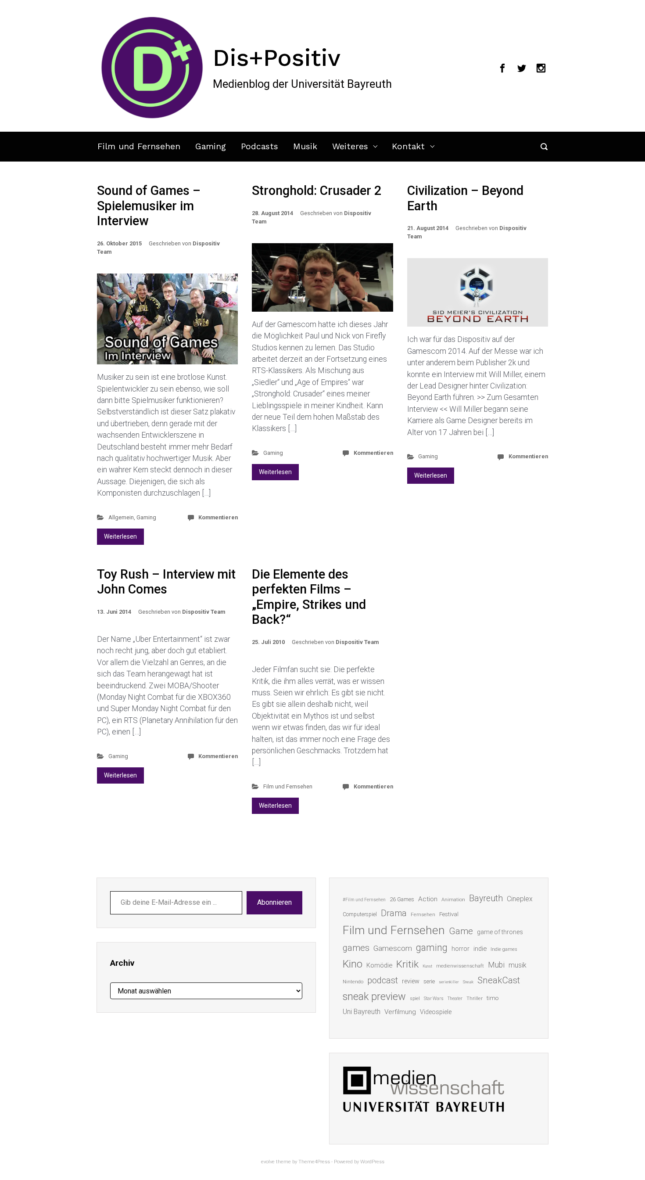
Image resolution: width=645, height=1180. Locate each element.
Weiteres (350, 146)
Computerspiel (360, 914)
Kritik (407, 964)
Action (427, 899)
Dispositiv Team (203, 611)
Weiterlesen (120, 536)
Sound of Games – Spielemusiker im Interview (149, 205)
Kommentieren (218, 517)
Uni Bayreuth (361, 1011)
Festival (449, 914)
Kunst (427, 966)
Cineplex (520, 899)
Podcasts (259, 146)
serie (429, 981)
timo (493, 997)
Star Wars (434, 998)
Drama (394, 913)
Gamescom (392, 948)
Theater (455, 998)
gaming (432, 947)
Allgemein (121, 517)
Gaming (210, 146)
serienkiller (449, 981)
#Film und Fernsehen (364, 899)
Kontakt (408, 146)
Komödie (379, 965)
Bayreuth (486, 898)
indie (480, 949)
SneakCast (498, 980)
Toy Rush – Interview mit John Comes (166, 582)
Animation (453, 900)
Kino (352, 964)
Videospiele (436, 1011)
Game (461, 931)
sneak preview (374, 996)
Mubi (496, 965)
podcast (382, 980)
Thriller (474, 998)
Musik (305, 146)
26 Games (402, 899)
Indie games (504, 949)
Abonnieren (274, 902)
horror (460, 948)
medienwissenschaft (460, 966)
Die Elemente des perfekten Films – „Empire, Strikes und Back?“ (309, 597)
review (410, 981)
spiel (415, 998)
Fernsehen (423, 914)
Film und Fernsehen (138, 146)
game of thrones (500, 931)
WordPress (372, 1162)
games (356, 948)
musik (518, 965)
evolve (268, 1162)
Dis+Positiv (276, 57)
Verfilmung (400, 1012)
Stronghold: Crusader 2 (316, 190)
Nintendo (353, 982)
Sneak (468, 981)
